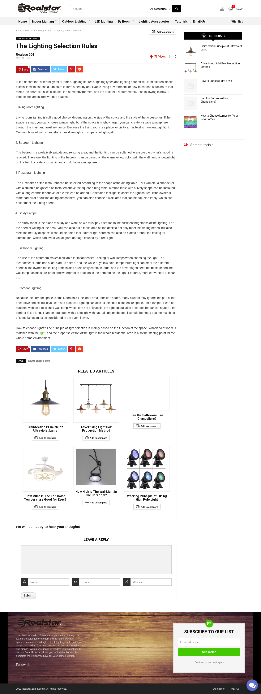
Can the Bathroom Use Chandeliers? (146, 417)
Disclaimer (219, 688)
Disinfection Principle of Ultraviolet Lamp (45, 428)
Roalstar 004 (25, 54)
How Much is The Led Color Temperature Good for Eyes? (45, 497)
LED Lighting (104, 21)
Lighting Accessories (154, 21)
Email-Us (199, 21)
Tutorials (181, 21)
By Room (124, 21)
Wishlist (237, 21)
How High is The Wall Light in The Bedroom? (96, 493)
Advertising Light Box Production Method (96, 428)
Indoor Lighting (43, 21)
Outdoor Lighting (74, 21)
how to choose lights (39, 361)
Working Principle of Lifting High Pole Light (147, 497)
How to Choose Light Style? (217, 80)
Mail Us (235, 688)
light (42, 333)
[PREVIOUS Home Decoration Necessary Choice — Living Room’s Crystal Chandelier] (4, 684)
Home (22, 21)
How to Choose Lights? (37, 30)
